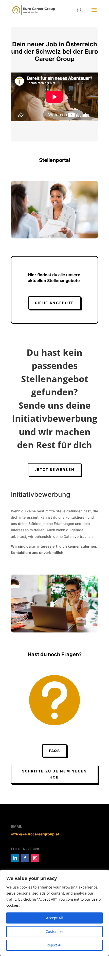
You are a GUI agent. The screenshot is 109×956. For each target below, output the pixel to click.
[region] (54, 913)
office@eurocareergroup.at (35, 834)
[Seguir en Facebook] (25, 858)
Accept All (54, 917)
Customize (54, 931)
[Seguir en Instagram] (35, 858)
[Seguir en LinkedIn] (15, 858)
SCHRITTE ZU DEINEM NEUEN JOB (54, 774)
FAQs (54, 751)
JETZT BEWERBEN (54, 469)
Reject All (54, 945)
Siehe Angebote (54, 303)
